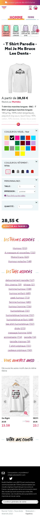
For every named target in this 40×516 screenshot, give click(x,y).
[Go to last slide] (5, 401)
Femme (31, 17)
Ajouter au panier (14, 226)
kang (27, 421)
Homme (16, 18)
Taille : (7, 186)
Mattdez (16, 102)
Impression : (9, 191)
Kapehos (29, 514)
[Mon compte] (30, 7)
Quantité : (9, 207)
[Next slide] (37, 30)
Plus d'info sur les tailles (15, 196)
